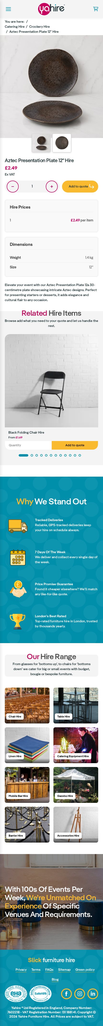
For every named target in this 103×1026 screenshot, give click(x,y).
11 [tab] (75, 455)
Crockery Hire (39, 26)
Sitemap (64, 969)
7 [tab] (56, 455)
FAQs (49, 969)
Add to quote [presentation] (78, 186)
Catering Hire (15, 26)
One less (13, 187)
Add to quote (74, 445)
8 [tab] (60, 455)
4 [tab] (41, 455)
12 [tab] (80, 455)
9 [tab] (65, 455)
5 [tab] (46, 455)
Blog (55, 979)
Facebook (66, 993)
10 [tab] (70, 455)
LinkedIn (92, 993)
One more (52, 187)
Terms (35, 969)
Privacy (21, 969)
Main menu (8, 9)
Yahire (51, 9)
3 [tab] (36, 455)
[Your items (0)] (93, 8)
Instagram (79, 993)
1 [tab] (23, 455)
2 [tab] (32, 455)
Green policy (85, 969)
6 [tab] (51, 455)
